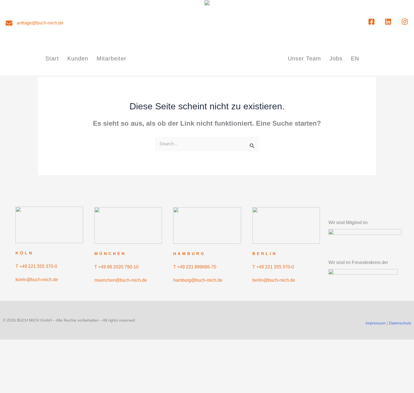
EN (355, 58)
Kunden (77, 58)
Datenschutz (400, 323)
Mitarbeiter (111, 58)
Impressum (376, 323)
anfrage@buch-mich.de (40, 23)
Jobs (336, 58)
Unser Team (304, 58)
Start (52, 58)
